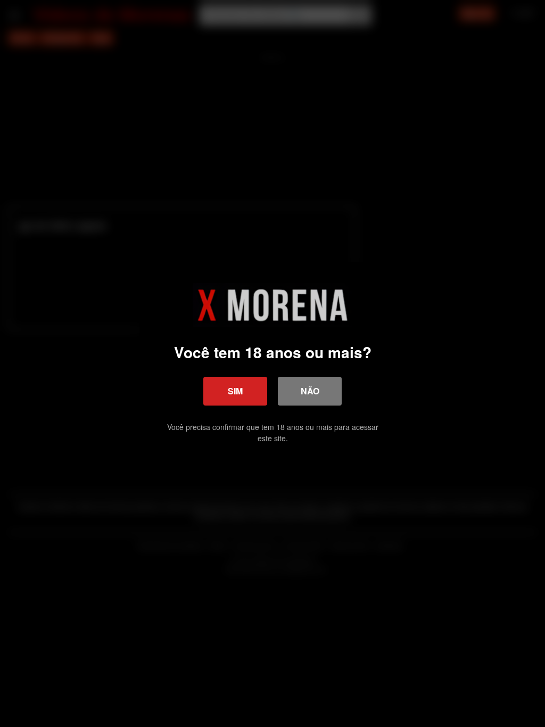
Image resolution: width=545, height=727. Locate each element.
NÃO (310, 391)
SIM (235, 391)
